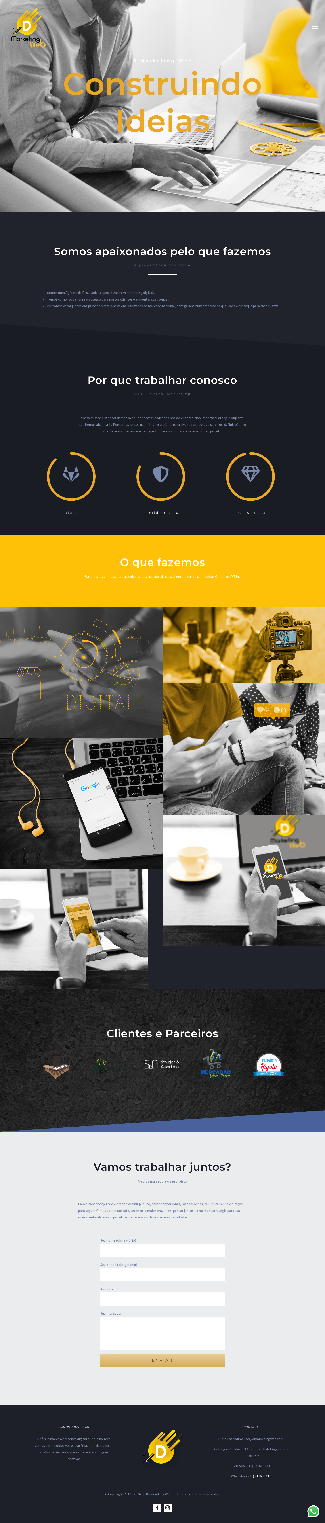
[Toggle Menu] (315, 28)
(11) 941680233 (259, 1476)
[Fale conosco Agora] (313, 1511)
